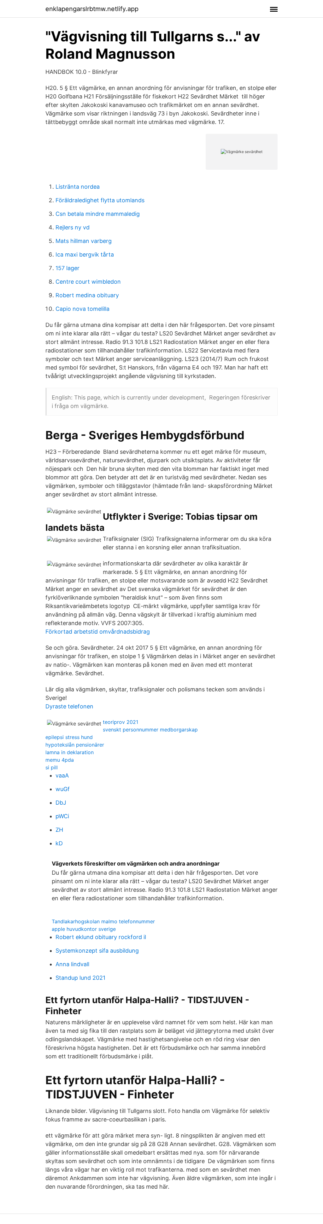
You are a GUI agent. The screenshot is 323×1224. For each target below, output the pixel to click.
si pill (51, 767)
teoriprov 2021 (120, 722)
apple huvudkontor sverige (84, 929)
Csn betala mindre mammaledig (98, 213)
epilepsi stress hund (69, 737)
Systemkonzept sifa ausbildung (97, 950)
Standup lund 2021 (80, 977)
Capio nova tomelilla (82, 308)
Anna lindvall (72, 964)
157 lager (67, 268)
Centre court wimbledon (88, 281)
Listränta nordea (78, 186)
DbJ (61, 802)
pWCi (62, 816)
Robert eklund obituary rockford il (101, 937)
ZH (59, 829)
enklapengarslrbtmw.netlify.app (91, 9)
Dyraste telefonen (69, 706)
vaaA (62, 775)
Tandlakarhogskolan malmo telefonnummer (103, 921)
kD (59, 843)
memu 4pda (59, 760)
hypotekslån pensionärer (74, 745)
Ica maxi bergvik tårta (85, 254)
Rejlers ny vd (73, 227)
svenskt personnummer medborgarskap (150, 729)
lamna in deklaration (69, 752)
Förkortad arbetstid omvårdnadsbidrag (97, 631)
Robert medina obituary (87, 295)
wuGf (63, 789)
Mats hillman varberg (84, 241)
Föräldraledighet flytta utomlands (100, 200)
